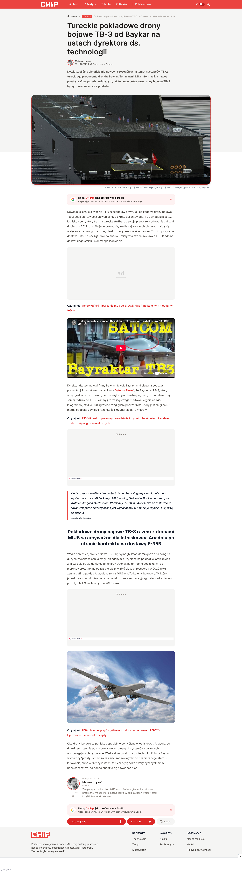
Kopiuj (167, 821)
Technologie (139, 838)
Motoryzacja (139, 849)
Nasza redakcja (196, 838)
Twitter (136, 821)
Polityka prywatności (199, 849)
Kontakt (191, 844)
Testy (90, 4)
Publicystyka (143, 4)
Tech (75, 4)
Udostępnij (78, 821)
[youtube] (73, 796)
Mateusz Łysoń (83, 61)
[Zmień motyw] (200, 4)
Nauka (123, 4)
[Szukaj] (208, 4)
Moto (107, 4)
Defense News (124, 390)
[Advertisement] (121, 456)
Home (74, 16)
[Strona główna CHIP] (49, 4)
